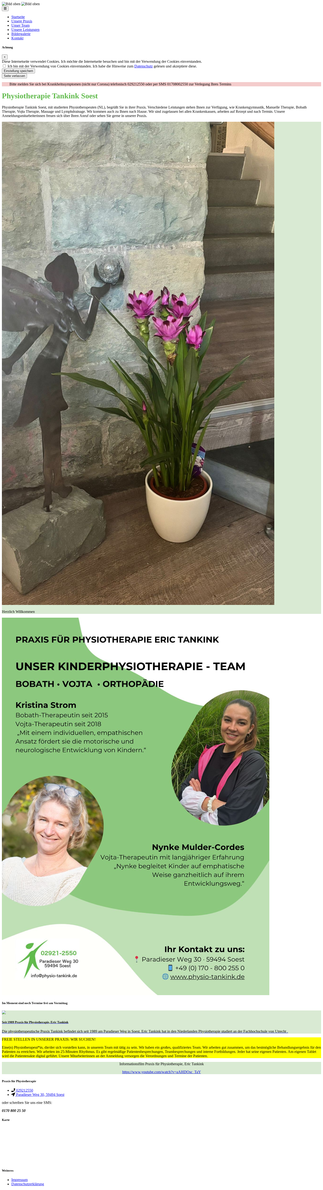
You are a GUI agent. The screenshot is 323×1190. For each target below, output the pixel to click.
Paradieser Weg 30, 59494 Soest (39, 1095)
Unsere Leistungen (25, 30)
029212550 (24, 1090)
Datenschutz (143, 66)
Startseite (18, 17)
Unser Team (20, 25)
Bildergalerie (21, 34)
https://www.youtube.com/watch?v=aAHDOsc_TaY (161, 1072)
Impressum (19, 1180)
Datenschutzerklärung (27, 1184)
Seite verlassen (14, 76)
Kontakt (17, 38)
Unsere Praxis (21, 21)
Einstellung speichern (18, 71)
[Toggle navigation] (5, 8)
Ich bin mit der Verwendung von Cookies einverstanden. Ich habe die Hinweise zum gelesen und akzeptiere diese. (102, 66)
